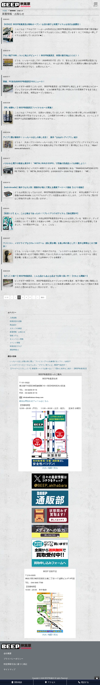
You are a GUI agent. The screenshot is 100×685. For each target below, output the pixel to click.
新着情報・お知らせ (17, 332)
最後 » (43, 297)
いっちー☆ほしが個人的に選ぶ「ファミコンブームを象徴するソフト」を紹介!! (40, 361)
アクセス (51, 682)
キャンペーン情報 (16, 339)
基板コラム (14, 335)
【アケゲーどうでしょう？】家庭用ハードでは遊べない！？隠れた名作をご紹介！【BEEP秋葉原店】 (49, 368)
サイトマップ (9, 669)
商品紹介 (13, 325)
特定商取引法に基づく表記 (15, 664)
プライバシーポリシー (13, 658)
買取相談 (18, 682)
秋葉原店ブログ (16, 346)
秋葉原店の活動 (16, 321)
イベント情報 (15, 342)
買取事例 (13, 349)
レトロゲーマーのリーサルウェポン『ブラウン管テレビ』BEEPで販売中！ (38, 365)
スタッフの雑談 (16, 328)
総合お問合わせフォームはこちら (34, 401)
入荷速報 (13, 317)
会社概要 (7, 653)
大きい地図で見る (50, 467)
